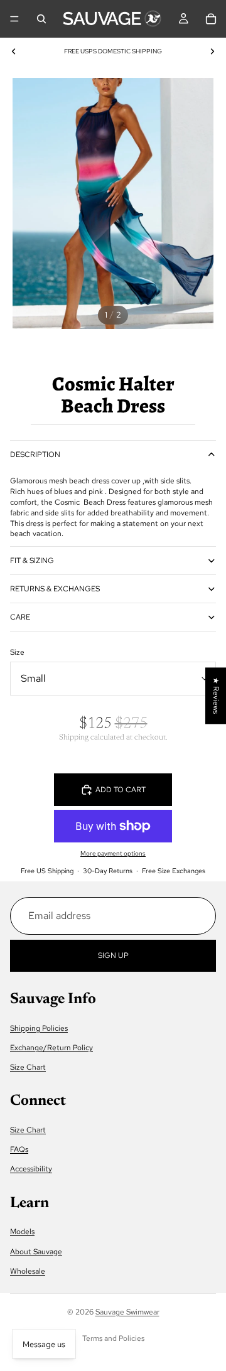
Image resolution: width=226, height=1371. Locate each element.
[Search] (41, 19)
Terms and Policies (113, 1338)
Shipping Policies (39, 1028)
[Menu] (14, 18)
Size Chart (28, 1067)
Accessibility (31, 1169)
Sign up (113, 955)
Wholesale (27, 1271)
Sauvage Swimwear (127, 1312)
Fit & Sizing (32, 561)
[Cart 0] (211, 19)
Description (35, 454)
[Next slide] (212, 51)
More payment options (113, 853)
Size (17, 652)
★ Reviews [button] (216, 695)
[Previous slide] (14, 51)
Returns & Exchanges (55, 589)
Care (20, 617)
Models (22, 1232)
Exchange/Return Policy (51, 1048)
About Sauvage (36, 1251)
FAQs (19, 1149)
